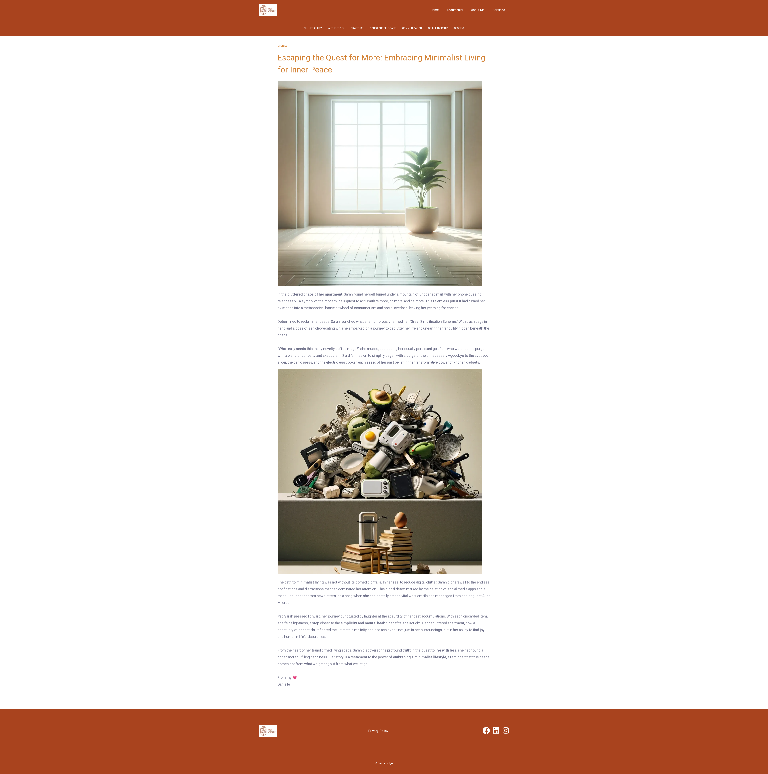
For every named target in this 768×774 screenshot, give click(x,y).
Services (499, 10)
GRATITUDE (357, 28)
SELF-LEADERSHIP (438, 28)
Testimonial (455, 10)
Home (434, 10)
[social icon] (486, 732)
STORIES (459, 28)
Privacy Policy (378, 731)
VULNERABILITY (313, 28)
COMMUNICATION (412, 28)
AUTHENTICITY (336, 28)
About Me (478, 10)
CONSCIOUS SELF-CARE (383, 28)
